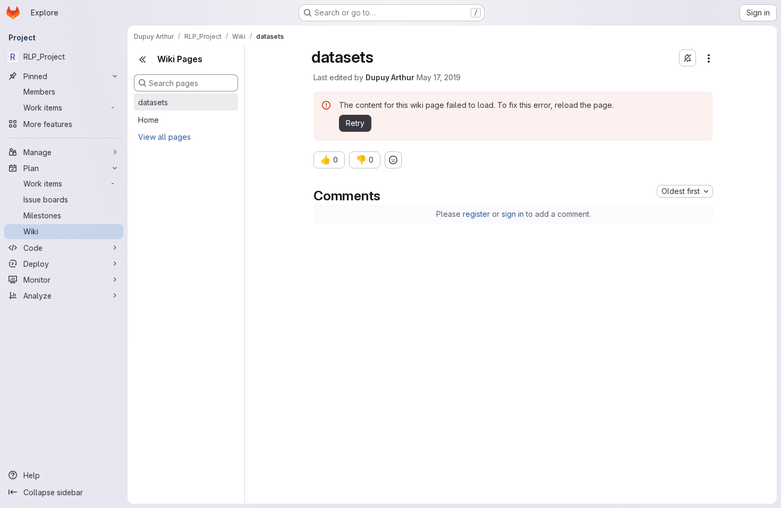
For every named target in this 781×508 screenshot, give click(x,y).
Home (148, 119)
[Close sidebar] (142, 59)
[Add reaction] (393, 159)
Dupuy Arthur (390, 77)
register (476, 213)
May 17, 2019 (439, 77)
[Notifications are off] (687, 57)
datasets (153, 102)
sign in (513, 213)
